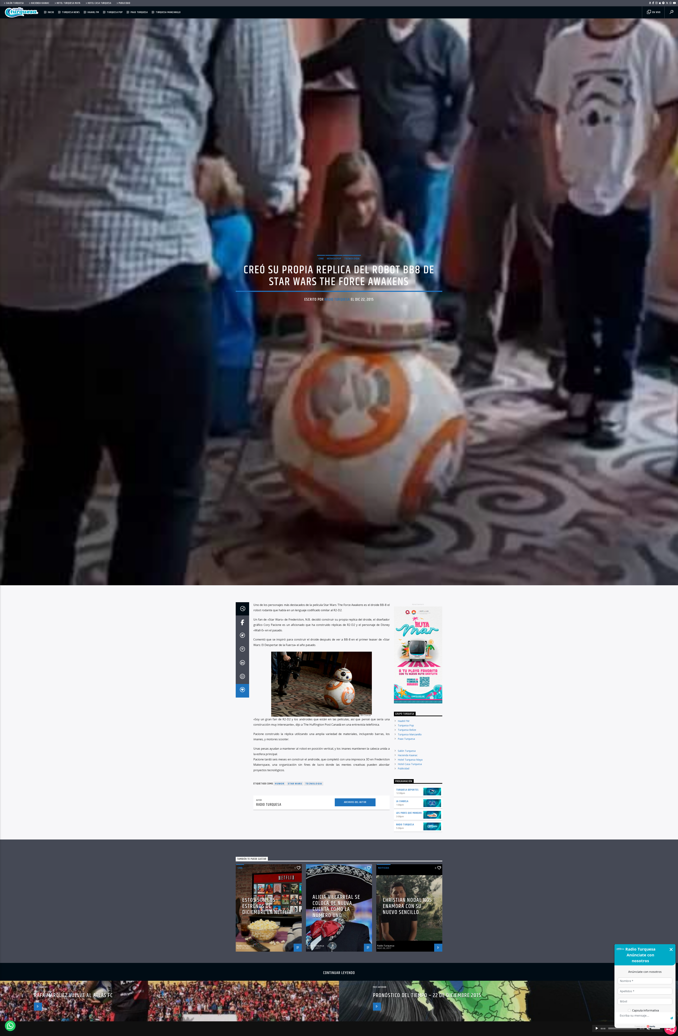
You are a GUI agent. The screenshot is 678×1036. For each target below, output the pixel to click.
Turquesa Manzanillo (168, 12)
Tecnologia (351, 264)
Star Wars (295, 795)
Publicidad (124, 3)
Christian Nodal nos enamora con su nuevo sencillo (407, 918)
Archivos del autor (355, 814)
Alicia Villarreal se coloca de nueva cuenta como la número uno (336, 918)
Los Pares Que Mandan (409, 825)
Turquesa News (71, 12)
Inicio (51, 12)
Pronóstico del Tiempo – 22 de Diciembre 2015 (427, 1007)
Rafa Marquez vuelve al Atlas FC (73, 1007)
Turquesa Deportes (407, 802)
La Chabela (402, 813)
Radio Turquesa (337, 305)
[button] (10, 1025)
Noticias (383, 880)
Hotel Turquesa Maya (69, 3)
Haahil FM (93, 12)
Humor (279, 795)
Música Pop (334, 264)
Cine (321, 264)
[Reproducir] (597, 1028)
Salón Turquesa (15, 3)
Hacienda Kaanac (40, 3)
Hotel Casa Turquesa (99, 3)
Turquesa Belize (407, 742)
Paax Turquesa (139, 12)
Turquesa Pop (115, 12)
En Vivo (656, 12)
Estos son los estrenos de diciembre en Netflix (266, 918)
